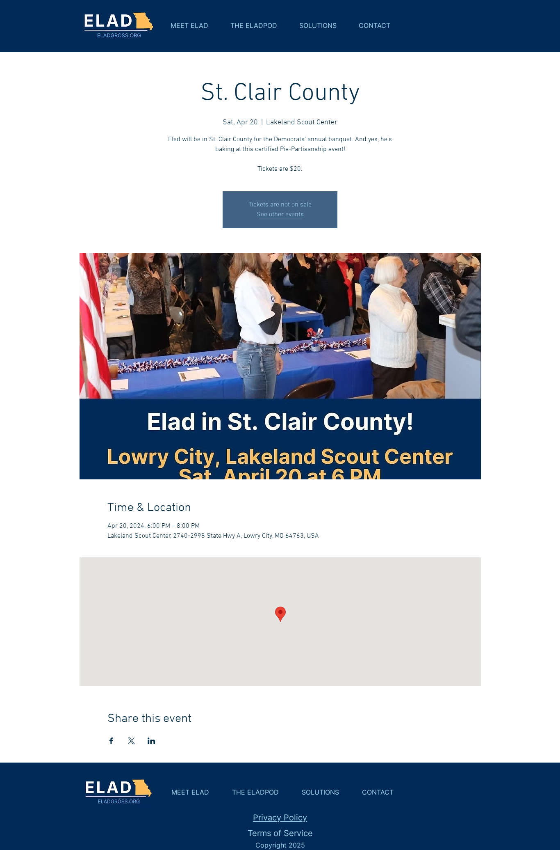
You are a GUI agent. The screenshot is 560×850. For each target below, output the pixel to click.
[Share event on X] (131, 741)
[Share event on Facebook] (111, 741)
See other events (280, 215)
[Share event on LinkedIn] (151, 741)
